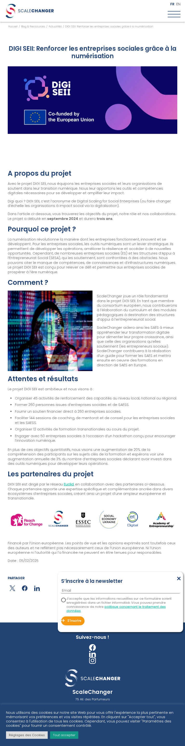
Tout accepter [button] (64, 735)
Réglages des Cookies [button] (27, 735)
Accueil (13, 26)
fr (172, 4)
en (178, 4)
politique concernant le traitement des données (116, 608)
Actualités (55, 26)
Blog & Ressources (33, 26)
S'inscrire (74, 621)
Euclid (69, 484)
